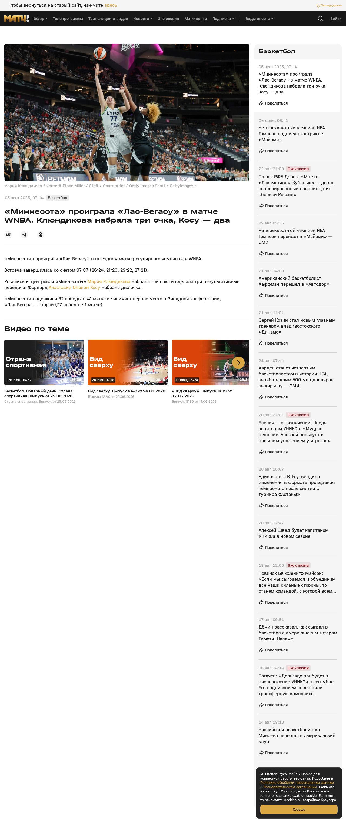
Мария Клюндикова (109, 281)
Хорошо (299, 809)
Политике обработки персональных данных (297, 783)
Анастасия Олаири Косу (74, 287)
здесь (110, 5)
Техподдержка (331, 5)
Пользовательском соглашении (290, 787)
